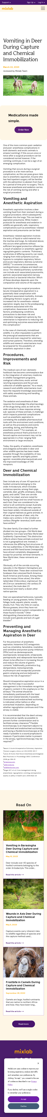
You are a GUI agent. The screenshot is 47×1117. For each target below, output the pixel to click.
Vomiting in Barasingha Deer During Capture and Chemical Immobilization (22, 848)
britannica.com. (9, 762)
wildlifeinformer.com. (11, 767)
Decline (23, 1106)
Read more (24, 1024)
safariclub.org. (9, 765)
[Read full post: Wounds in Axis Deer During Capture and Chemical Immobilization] (23, 894)
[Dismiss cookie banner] (38, 1063)
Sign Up (30, 2)
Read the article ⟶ (15, 874)
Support (5, 2)
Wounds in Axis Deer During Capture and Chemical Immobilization (23, 917)
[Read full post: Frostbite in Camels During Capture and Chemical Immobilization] (23, 962)
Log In (40, 2)
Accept (23, 1099)
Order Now (23, 129)
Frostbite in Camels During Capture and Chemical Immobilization (23, 985)
